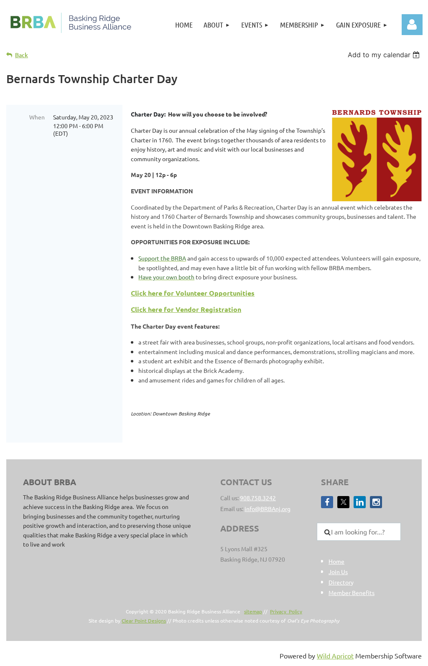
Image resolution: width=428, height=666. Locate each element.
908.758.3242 (258, 497)
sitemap (253, 611)
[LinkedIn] (360, 502)
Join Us (338, 571)
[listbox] (385, 55)
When (37, 117)
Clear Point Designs (144, 620)
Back (21, 55)
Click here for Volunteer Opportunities (193, 293)
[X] (343, 502)
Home (336, 561)
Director (340, 582)
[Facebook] (327, 502)
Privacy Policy (286, 611)
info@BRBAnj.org (267, 508)
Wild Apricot (335, 655)
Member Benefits (351, 592)
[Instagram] (376, 502)
